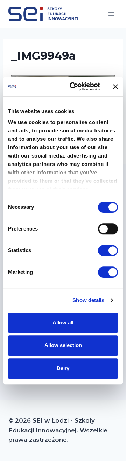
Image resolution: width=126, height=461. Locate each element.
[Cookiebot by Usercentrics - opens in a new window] (74, 86)
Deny (63, 368)
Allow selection (63, 345)
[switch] (108, 228)
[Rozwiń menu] (111, 13)
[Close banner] (115, 86)
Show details (88, 300)
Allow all (63, 322)
